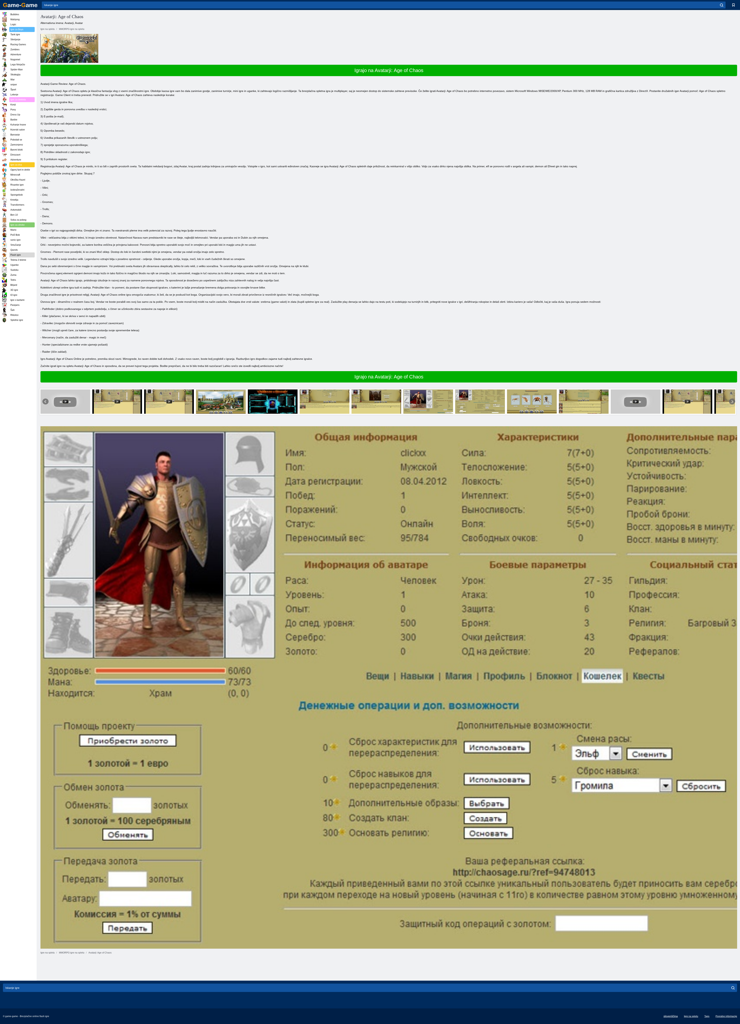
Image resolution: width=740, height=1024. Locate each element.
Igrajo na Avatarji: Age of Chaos (388, 70)
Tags (706, 1016)
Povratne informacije (726, 1016)
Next (732, 402)
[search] (721, 5)
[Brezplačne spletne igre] (20, 5)
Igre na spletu (691, 1016)
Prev (45, 402)
